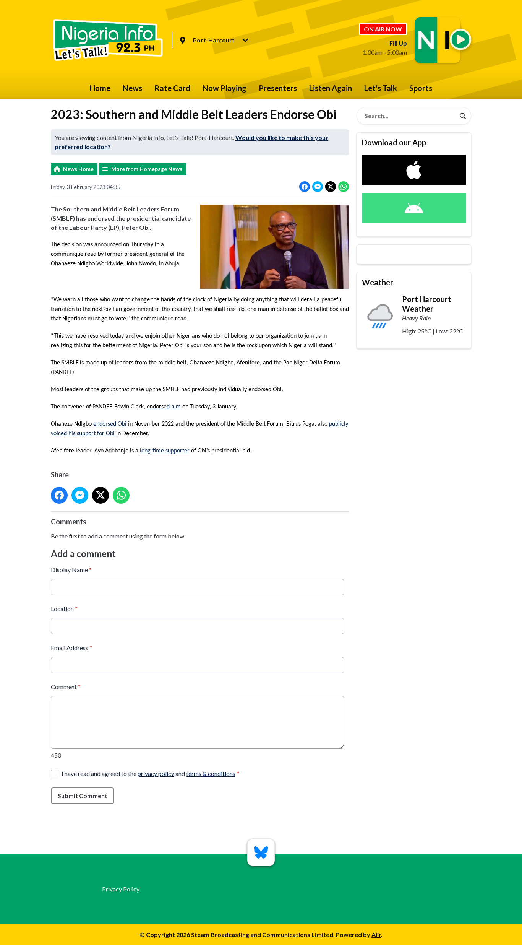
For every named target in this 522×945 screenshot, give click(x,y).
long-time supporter (165, 451)
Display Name (71, 569)
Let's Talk (380, 88)
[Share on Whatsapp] (343, 186)
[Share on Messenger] (317, 186)
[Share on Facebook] (304, 186)
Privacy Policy (120, 889)
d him (174, 407)
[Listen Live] (460, 39)
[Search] (462, 115)
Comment (66, 686)
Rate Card (172, 88)
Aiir (376, 934)
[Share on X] (330, 186)
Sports (420, 88)
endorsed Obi (109, 424)
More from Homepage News (146, 169)
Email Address (71, 647)
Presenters (278, 88)
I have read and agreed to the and (150, 773)
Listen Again (330, 88)
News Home (78, 169)
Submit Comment (82, 795)
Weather (377, 282)
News (132, 88)
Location (64, 608)
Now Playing (224, 88)
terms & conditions (210, 773)
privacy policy (156, 773)
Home (100, 88)
